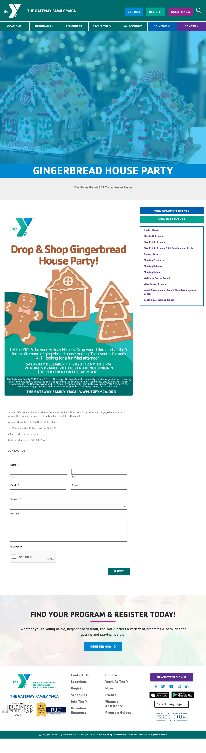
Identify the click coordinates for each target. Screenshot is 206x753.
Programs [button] (43, 26)
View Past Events (171, 219)
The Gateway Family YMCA (51, 10)
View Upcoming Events (171, 210)
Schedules (74, 26)
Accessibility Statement (125, 734)
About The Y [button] (101, 26)
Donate (190, 26)
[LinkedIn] (186, 686)
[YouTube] (171, 686)
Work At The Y (116, 681)
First (12, 477)
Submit (119, 571)
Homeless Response (79, 710)
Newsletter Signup (172, 677)
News (109, 688)
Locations (79, 681)
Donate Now (180, 12)
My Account (132, 26)
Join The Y (162, 26)
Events (110, 695)
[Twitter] (163, 686)
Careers (134, 12)
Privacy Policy (105, 734)
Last (74, 477)
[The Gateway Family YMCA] (13, 10)
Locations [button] (13, 26)
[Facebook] (156, 686)
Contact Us (80, 675)
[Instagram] (179, 686)
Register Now (100, 646)
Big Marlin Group (159, 734)
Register (156, 12)
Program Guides (118, 712)
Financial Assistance (114, 703)
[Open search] (198, 10)
